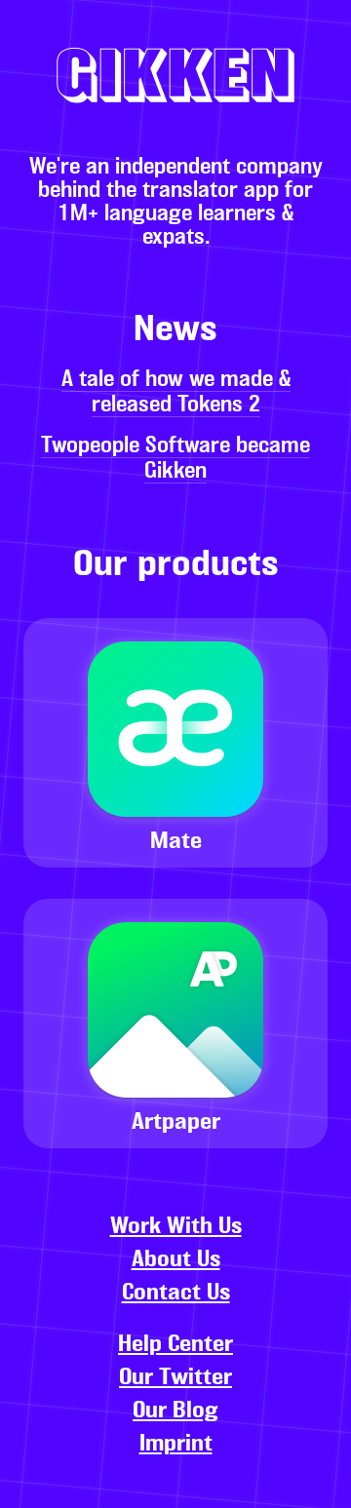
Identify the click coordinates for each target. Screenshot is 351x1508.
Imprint (176, 1444)
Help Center (175, 1345)
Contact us (176, 1293)
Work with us (176, 1227)
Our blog (175, 1411)
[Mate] (175, 627)
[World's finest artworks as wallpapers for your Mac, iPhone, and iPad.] (175, 876)
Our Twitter (175, 1378)
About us (176, 1260)
